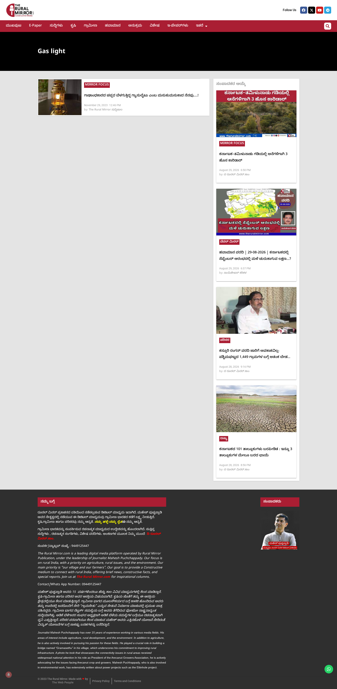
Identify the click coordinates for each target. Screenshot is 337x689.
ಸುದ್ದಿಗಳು (56, 26)
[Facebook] (303, 10)
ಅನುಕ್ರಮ (135, 26)
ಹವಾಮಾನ (113, 26)
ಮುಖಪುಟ (13, 26)
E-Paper (35, 26)
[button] (327, 26)
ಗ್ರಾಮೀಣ (90, 26)
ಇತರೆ (199, 26)
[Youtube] (319, 10)
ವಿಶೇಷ (155, 26)
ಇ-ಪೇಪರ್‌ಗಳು (177, 26)
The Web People (63, 683)
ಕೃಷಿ (73, 26)
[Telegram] (327, 10)
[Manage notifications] (8, 674)
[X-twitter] (311, 10)
